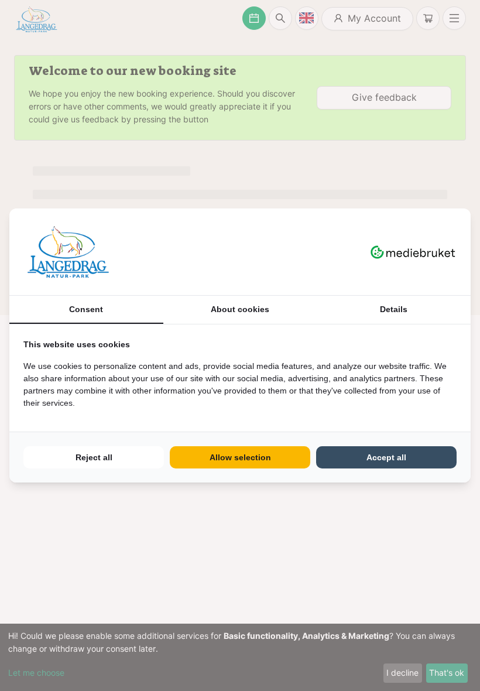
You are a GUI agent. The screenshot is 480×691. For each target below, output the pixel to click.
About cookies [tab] (240, 309)
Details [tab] (393, 309)
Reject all (94, 457)
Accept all (386, 457)
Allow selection (240, 457)
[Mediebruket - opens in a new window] (413, 251)
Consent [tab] (86, 309)
